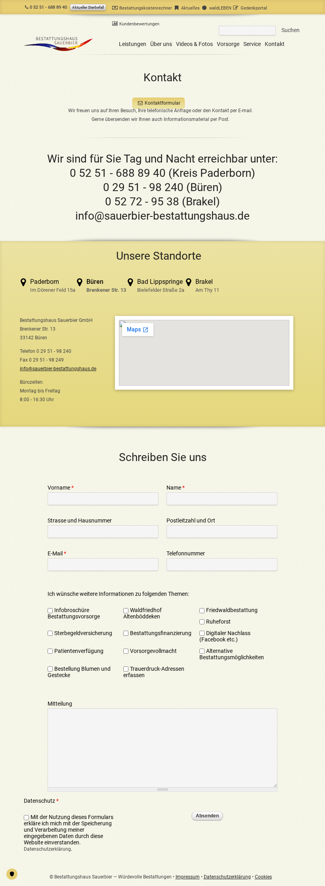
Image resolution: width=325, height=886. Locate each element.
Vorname (61, 487)
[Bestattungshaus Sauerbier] (59, 51)
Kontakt (275, 44)
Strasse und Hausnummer (80, 520)
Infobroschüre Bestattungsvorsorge (74, 613)
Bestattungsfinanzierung (160, 633)
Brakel (207, 285)
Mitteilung (60, 703)
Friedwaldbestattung (232, 610)
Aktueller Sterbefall (88, 7)
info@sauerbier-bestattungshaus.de (162, 215)
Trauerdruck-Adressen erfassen (153, 672)
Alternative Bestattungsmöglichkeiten (232, 654)
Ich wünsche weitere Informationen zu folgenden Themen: (118, 594)
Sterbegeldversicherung (83, 633)
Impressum (188, 877)
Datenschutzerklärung (47, 849)
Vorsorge (228, 44)
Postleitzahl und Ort (190, 520)
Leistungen (132, 44)
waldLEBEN (220, 8)
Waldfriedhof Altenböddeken (142, 613)
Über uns (161, 44)
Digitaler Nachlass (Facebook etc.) (224, 636)
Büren (106, 285)
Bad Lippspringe (160, 285)
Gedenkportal (254, 8)
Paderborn (52, 285)
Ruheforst (218, 621)
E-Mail (57, 553)
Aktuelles (190, 8)
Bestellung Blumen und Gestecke (79, 672)
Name (175, 487)
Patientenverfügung (78, 651)
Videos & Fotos (194, 44)
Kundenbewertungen (139, 24)
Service (252, 44)
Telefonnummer (185, 553)
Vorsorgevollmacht (153, 651)
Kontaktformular (162, 103)
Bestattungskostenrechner (145, 8)
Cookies (263, 877)
